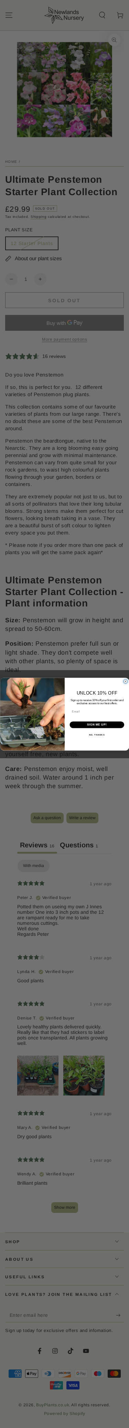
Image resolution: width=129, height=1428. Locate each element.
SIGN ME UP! (97, 724)
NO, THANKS (97, 734)
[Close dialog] (125, 681)
